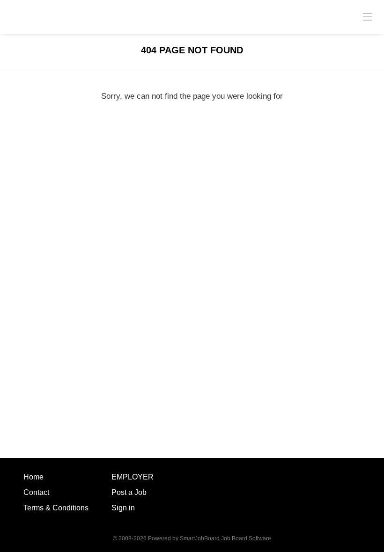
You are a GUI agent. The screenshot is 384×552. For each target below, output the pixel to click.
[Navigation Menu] (367, 16)
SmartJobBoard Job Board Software (225, 538)
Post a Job (129, 492)
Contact (36, 492)
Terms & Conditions (56, 508)
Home (33, 477)
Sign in (123, 508)
